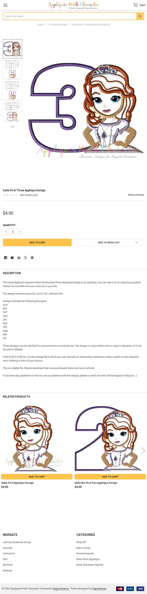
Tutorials (7, 547)
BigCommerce (61, 588)
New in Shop (83, 547)
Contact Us (9, 553)
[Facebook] (5, 257)
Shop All (81, 542)
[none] (85, 108)
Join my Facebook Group (17, 542)
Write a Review (136, 194)
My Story (7, 564)
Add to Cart (37, 476)
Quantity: (9, 225)
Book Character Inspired (89, 564)
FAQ (5, 559)
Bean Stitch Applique (88, 559)
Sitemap (7, 570)
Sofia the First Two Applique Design (96, 482)
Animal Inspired (85, 553)
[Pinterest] (32, 257)
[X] (25, 257)
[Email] (12, 257)
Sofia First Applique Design (17, 482)
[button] (108, 242)
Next (12, 126)
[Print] (19, 257)
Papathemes (99, 588)
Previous (12, 34)
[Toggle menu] (5, 5)
